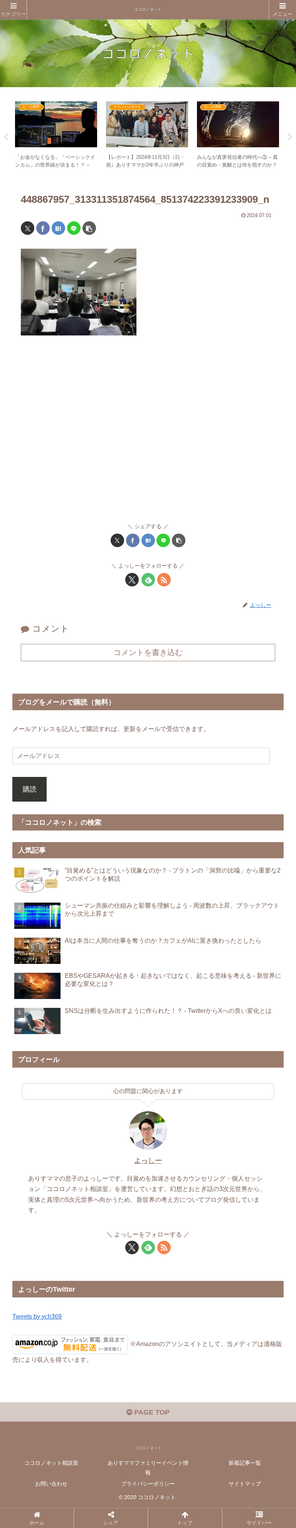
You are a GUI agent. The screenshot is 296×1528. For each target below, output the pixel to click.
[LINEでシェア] (74, 228)
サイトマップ (245, 1484)
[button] (89, 228)
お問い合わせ (51, 1484)
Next (290, 137)
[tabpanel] (56, 136)
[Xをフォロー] (132, 579)
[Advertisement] (148, 432)
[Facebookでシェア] (43, 228)
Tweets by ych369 (37, 1316)
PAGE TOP (151, 1412)
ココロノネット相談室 (51, 1463)
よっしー (148, 1160)
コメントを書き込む (148, 652)
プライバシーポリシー (148, 1484)
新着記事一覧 (245, 1463)
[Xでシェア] (27, 228)
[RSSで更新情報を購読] (164, 579)
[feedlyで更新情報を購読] (148, 579)
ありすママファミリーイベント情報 (148, 1468)
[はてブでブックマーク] (58, 228)
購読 (30, 789)
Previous (6, 137)
